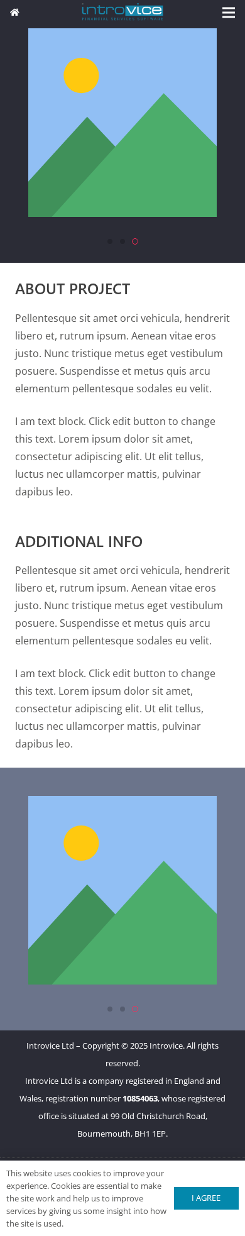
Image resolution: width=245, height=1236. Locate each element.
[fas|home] (14, 12)
